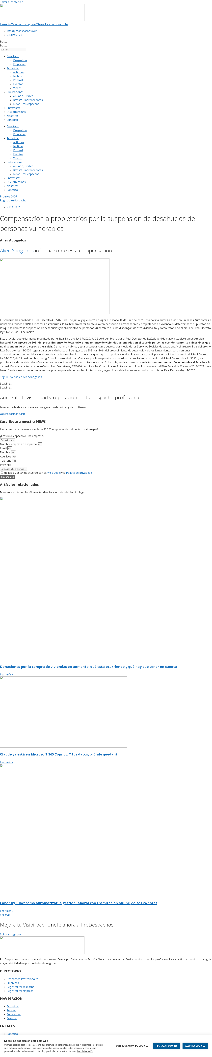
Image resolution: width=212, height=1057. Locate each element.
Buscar (4, 41)
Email (3, 448)
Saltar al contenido (11, 2)
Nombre (5, 452)
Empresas (19, 64)
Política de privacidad (79, 473)
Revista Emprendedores (28, 100)
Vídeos (17, 88)
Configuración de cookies (132, 1045)
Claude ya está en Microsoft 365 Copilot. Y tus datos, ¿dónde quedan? (58, 754)
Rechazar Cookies (167, 1045)
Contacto (12, 120)
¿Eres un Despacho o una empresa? (22, 436)
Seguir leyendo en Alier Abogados (21, 377)
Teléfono (6, 460)
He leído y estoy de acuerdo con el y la (48, 473)
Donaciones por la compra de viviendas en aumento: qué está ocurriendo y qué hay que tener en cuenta (88, 666)
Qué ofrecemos (16, 112)
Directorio (13, 56)
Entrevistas (14, 108)
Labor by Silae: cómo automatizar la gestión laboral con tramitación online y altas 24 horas (78, 903)
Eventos (18, 84)
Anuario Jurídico (23, 96)
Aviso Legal (54, 473)
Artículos (18, 72)
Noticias (18, 76)
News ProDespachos (26, 104)
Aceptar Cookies (195, 1045)
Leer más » (6, 674)
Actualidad (13, 68)
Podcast (18, 80)
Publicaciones (15, 92)
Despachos (20, 60)
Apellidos (6, 456)
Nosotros (13, 116)
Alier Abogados (17, 250)
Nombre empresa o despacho (19, 444)
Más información (85, 1051)
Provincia (5, 465)
